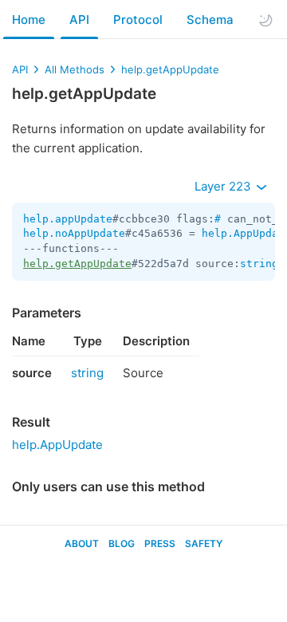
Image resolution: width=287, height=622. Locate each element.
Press (159, 543)
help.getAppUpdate (170, 69)
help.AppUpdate (57, 444)
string (259, 264)
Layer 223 (224, 186)
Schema (210, 19)
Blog (121, 543)
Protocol (138, 19)
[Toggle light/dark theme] (265, 20)
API (79, 19)
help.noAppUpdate (74, 233)
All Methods (74, 69)
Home (28, 19)
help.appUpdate (67, 219)
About (82, 543)
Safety (203, 543)
